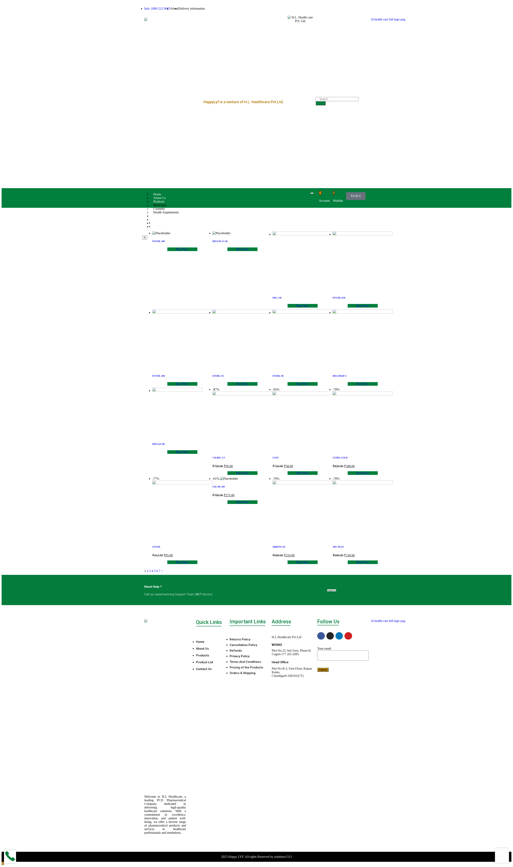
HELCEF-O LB (219, 241)
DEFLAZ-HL (158, 444)
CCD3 (276, 457)
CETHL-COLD (340, 457)
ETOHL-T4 (218, 376)
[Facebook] (321, 636)
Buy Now (182, 249)
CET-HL (156, 547)
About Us (159, 198)
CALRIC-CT (218, 457)
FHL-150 (277, 298)
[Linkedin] (339, 636)
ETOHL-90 (278, 376)
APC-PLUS (338, 547)
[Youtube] (348, 636)
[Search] (321, 103)
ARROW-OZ (279, 547)
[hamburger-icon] (312, 193)
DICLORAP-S (339, 376)
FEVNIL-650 (339, 298)
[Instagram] (330, 636)
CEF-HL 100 (218, 486)
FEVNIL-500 (158, 241)
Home (157, 194)
